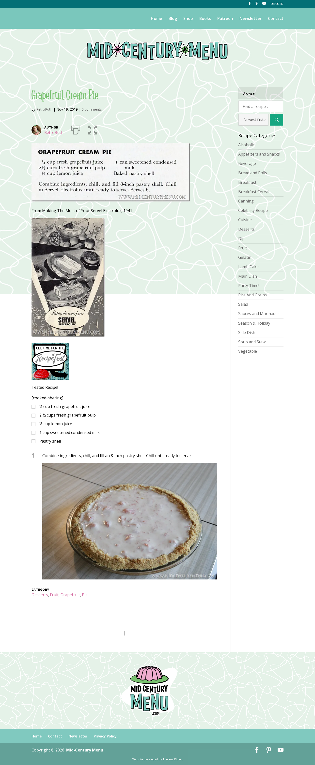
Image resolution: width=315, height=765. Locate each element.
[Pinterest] (257, 5)
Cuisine (245, 219)
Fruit (54, 594)
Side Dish (246, 332)
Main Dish (247, 276)
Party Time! (248, 285)
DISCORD (277, 4)
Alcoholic (246, 144)
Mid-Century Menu (84, 750)
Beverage (247, 163)
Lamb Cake (248, 266)
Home (156, 19)
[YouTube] (264, 5)
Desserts (40, 594)
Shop (188, 19)
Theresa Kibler (172, 759)
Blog (173, 19)
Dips (242, 238)
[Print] (75, 129)
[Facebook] (250, 5)
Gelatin (244, 257)
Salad (243, 304)
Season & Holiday (254, 323)
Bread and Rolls (252, 172)
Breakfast (247, 182)
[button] (92, 129)
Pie (85, 594)
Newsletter (250, 19)
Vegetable (247, 351)
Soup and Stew (252, 342)
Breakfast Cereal (253, 191)
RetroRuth (44, 109)
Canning (246, 201)
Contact (276, 19)
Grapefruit (70, 594)
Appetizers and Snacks (259, 154)
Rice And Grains (252, 295)
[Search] (276, 120)
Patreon (225, 19)
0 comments (92, 109)
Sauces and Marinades (259, 313)
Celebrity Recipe (253, 210)
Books (205, 19)
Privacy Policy (105, 736)
